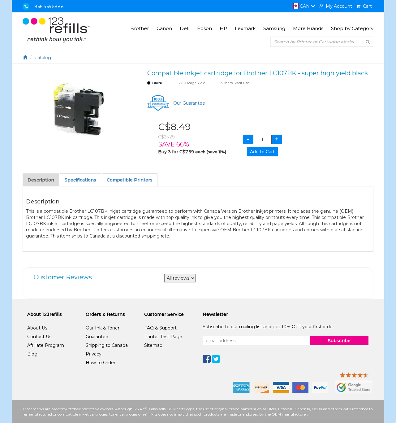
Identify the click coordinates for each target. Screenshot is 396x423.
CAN (305, 6)
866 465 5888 (49, 6)
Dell (184, 28)
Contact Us (39, 336)
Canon (164, 28)
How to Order (100, 362)
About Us (37, 328)
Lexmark (245, 28)
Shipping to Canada (107, 345)
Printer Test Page (163, 336)
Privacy (93, 354)
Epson (204, 28)
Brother (139, 28)
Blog (32, 354)
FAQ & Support (160, 328)
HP (223, 28)
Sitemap (153, 345)
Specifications (80, 180)
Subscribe (339, 340)
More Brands (308, 28)
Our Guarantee (189, 103)
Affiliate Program (45, 345)
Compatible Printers (130, 180)
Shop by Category (352, 28)
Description (41, 180)
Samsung (274, 28)
